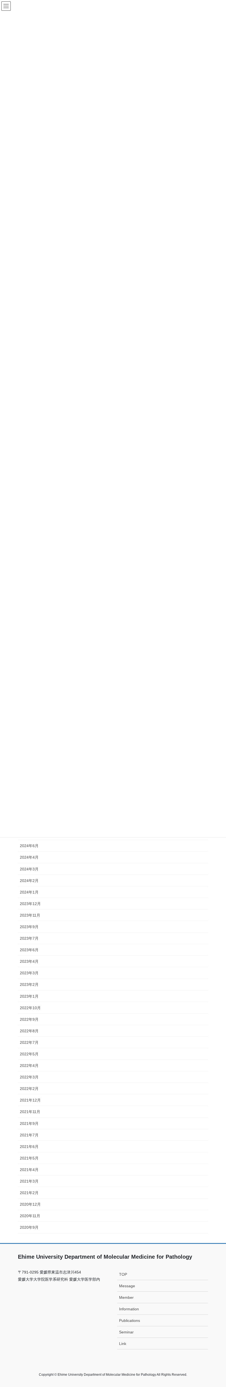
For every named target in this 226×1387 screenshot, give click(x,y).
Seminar (126, 1332)
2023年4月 (29, 961)
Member (126, 1297)
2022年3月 (29, 1077)
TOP (123, 1274)
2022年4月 (29, 1065)
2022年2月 (29, 1088)
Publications (129, 1320)
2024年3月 (29, 869)
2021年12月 (30, 1100)
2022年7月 (29, 1042)
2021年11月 (30, 1111)
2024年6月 (29, 846)
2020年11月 (30, 1216)
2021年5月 (29, 1158)
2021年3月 (29, 1181)
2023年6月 (29, 950)
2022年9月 (29, 1019)
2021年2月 (29, 1193)
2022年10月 (30, 1008)
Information (129, 1309)
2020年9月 (29, 1227)
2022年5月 (29, 1054)
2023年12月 (30, 903)
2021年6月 (29, 1146)
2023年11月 (30, 915)
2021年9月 (29, 1123)
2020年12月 (30, 1204)
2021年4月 (29, 1169)
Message (127, 1286)
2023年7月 (29, 938)
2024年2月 (29, 880)
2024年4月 (29, 857)
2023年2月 (29, 984)
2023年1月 (29, 996)
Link (122, 1343)
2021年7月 (29, 1135)
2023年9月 (29, 927)
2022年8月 (29, 1031)
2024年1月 (29, 892)
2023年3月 (29, 973)
